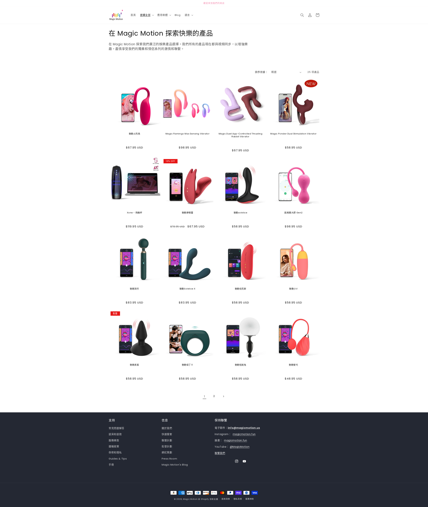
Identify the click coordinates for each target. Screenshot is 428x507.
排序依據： (261, 72)
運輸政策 (114, 446)
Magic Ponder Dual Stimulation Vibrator (293, 133)
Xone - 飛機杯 (134, 212)
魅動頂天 (134, 288)
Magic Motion (190, 499)
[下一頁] (223, 396)
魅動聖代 (293, 365)
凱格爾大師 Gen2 (293, 212)
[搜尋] (302, 15)
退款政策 (226, 499)
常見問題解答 (116, 428)
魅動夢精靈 (187, 212)
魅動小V (293, 288)
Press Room (169, 458)
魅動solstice (240, 212)
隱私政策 (238, 499)
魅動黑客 (134, 365)
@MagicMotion (240, 446)
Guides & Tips (118, 458)
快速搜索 (167, 434)
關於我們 (167, 428)
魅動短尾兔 (240, 365)
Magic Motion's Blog (175, 465)
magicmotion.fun (244, 434)
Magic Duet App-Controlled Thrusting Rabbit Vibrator (240, 135)
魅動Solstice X (187, 288)
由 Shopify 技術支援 (208, 499)
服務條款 (114, 440)
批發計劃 (167, 446)
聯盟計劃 (167, 440)
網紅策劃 (167, 452)
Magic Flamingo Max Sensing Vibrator (188, 133)
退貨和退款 (115, 434)
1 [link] (204, 396)
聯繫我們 (220, 453)
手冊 (111, 465)
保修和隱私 (115, 452)
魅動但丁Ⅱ (187, 365)
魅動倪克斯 (240, 288)
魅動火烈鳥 (134, 133)
